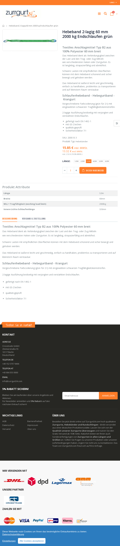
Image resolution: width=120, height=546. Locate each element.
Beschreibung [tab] (9, 218)
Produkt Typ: (68, 141)
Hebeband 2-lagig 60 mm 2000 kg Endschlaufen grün (87, 34)
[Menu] (99, 14)
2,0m (83, 161)
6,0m (107, 161)
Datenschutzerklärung (13, 534)
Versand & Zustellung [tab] (33, 218)
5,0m (101, 161)
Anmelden (108, 395)
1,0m (76, 161)
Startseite (3, 26)
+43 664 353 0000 (10, 372)
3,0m (89, 161)
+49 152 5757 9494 (10, 363)
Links (112, 2)
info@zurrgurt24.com (12, 381)
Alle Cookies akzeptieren (32, 541)
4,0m (95, 161)
